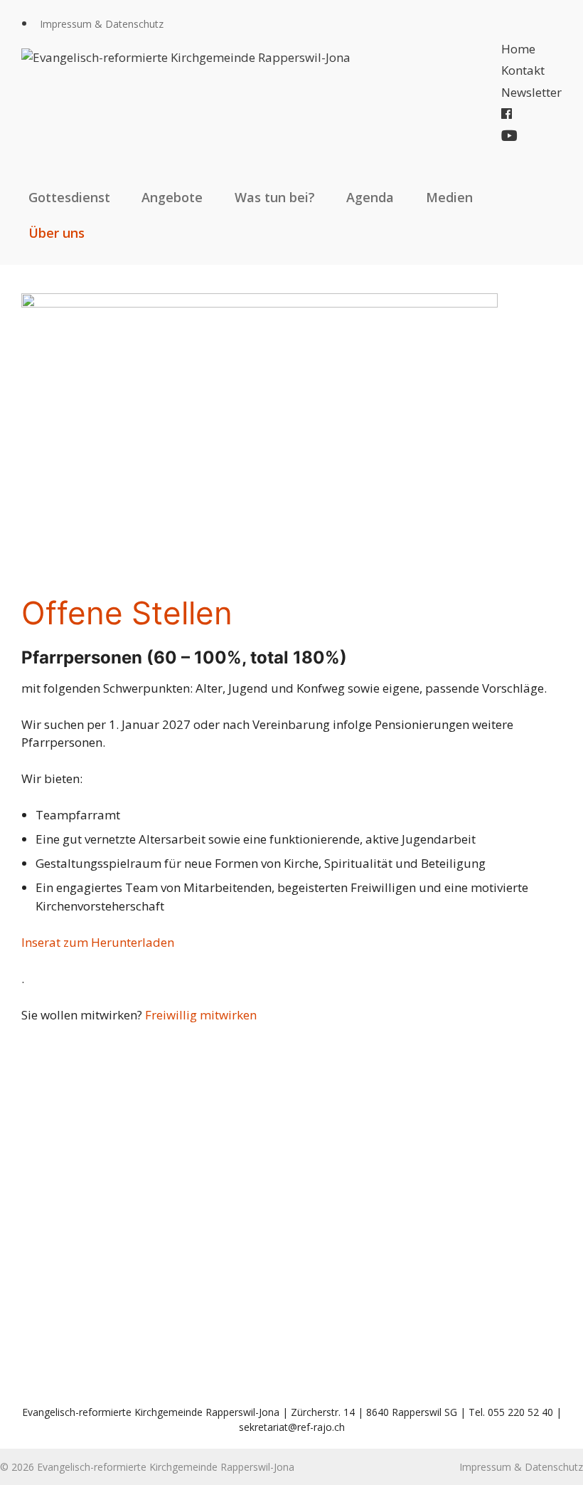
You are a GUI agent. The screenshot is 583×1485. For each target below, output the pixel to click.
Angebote (172, 197)
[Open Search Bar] (546, 233)
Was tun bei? (275, 197)
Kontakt (523, 70)
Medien (449, 197)
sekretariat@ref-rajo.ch (292, 1427)
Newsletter (531, 92)
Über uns (56, 232)
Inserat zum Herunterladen (97, 942)
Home (518, 49)
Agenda (370, 197)
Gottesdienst (69, 197)
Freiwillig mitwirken (201, 1015)
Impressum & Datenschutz (102, 24)
